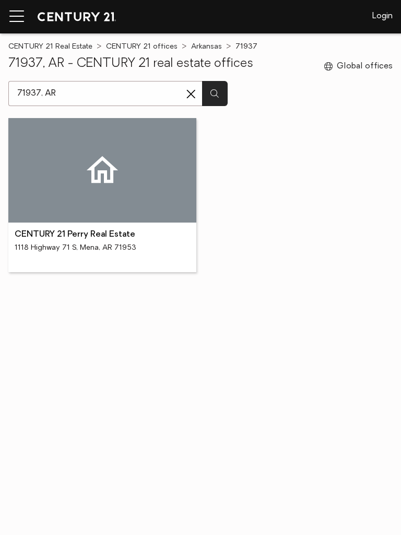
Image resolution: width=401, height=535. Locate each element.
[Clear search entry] (191, 94)
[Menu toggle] (16, 16)
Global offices (365, 66)
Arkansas (206, 47)
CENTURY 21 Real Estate (50, 47)
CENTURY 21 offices (142, 47)
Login (382, 16)
